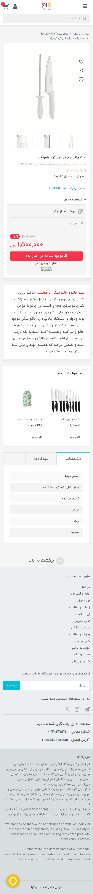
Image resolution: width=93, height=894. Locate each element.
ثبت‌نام (12, 685)
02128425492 (57, 731)
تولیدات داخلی (80, 648)
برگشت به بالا (42, 560)
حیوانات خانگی (80, 628)
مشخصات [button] (73, 458)
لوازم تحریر (82, 621)
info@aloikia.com (55, 739)
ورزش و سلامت (79, 634)
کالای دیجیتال (81, 661)
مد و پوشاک (82, 655)
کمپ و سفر (82, 641)
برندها (86, 587)
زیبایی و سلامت (79, 607)
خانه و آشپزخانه (80, 594)
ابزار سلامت (82, 614)
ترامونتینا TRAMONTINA (63, 188)
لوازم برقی (83, 601)
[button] (8, 6)
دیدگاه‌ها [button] (41, 458)
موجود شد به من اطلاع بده (45, 256)
